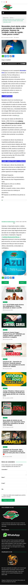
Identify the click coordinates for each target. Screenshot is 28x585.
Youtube (6, 2)
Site (2, 489)
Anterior (5, 282)
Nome (3, 477)
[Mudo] (21, 63)
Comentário (5, 469)
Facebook (2, 2)
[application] (14, 63)
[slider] (24, 63)
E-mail (3, 483)
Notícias (17, 37)
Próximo (22, 282)
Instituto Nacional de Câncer (11, 237)
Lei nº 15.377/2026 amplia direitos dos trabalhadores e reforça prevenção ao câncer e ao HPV (13, 306)
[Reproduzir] (3, 63)
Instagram (4, 2)
